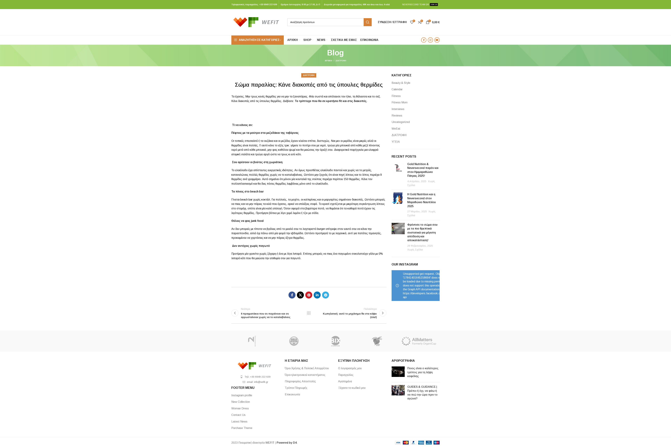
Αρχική (328, 61)
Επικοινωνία (292, 394)
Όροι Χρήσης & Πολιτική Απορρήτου (307, 368)
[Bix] (335, 341)
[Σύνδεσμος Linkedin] (317, 295)
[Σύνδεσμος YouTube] (437, 40)
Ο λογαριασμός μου (350, 368)
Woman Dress (240, 408)
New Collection (240, 401)
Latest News (239, 421)
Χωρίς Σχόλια (415, 249)
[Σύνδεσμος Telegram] (325, 295)
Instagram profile (241, 395)
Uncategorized (401, 122)
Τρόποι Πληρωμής (296, 387)
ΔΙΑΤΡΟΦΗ (341, 61)
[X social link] (300, 295)
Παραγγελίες (345, 374)
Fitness (396, 95)
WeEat (396, 128)
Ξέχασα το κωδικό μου (352, 387)
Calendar (397, 89)
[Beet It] (377, 341)
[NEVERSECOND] (252, 341)
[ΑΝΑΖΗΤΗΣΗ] (368, 22)
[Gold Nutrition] (294, 341)
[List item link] (255, 377)
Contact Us (238, 414)
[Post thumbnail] (398, 174)
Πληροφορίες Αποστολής (300, 381)
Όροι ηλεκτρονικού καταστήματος (305, 374)
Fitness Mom (399, 102)
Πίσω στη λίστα (308, 312)
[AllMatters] (419, 341)
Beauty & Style (401, 82)
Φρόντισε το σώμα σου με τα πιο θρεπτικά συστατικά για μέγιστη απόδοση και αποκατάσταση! (422, 232)
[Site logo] (257, 21)
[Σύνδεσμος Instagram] (430, 40)
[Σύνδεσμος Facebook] (423, 40)
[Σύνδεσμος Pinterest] (308, 295)
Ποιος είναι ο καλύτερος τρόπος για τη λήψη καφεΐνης (422, 372)
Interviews (398, 109)
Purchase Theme (241, 428)
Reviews (397, 115)
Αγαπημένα (345, 381)
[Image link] (255, 365)
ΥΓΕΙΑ (396, 141)
